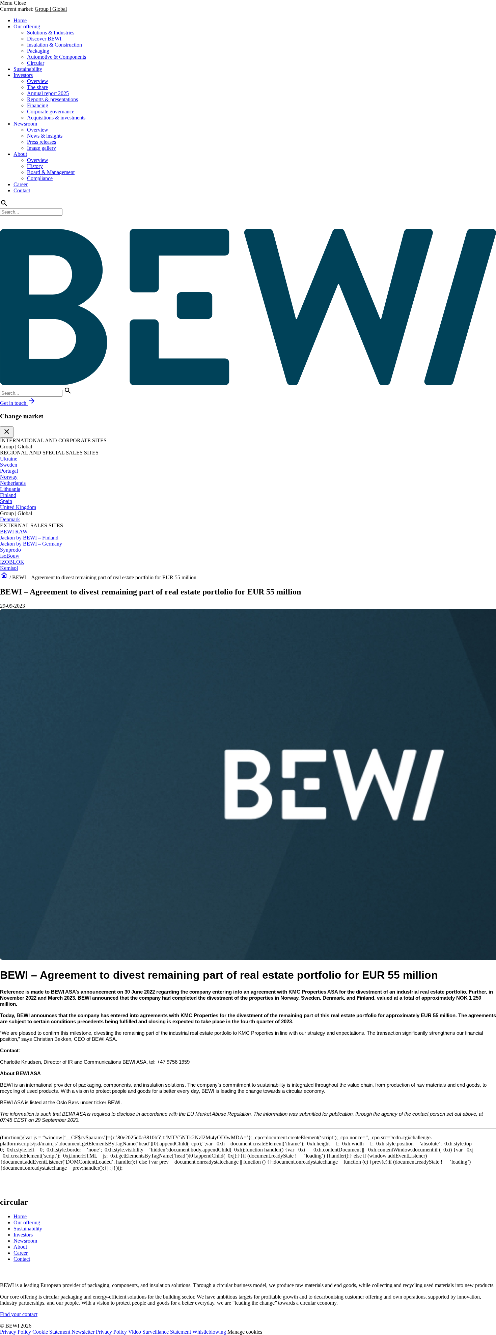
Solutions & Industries (50, 32)
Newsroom (25, 124)
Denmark (10, 519)
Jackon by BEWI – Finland (29, 537)
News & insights (44, 136)
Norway (9, 477)
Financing (37, 105)
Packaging (38, 51)
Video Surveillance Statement (159, 1332)
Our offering (26, 26)
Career (20, 184)
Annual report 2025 (48, 93)
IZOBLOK (12, 562)
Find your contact (18, 1314)
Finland (8, 495)
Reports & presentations (52, 99)
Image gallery (41, 148)
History (35, 166)
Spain (6, 501)
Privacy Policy (15, 1332)
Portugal (9, 471)
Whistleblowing (209, 1332)
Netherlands (13, 483)
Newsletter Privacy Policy (99, 1332)
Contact (21, 190)
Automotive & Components (56, 57)
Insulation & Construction (54, 45)
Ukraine (8, 459)
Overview (37, 81)
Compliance (40, 178)
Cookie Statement (51, 1332)
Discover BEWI (44, 38)
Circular (35, 63)
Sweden (8, 465)
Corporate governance (50, 111)
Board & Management (51, 172)
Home (20, 20)
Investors (23, 75)
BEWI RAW (14, 531)
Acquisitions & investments (56, 117)
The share (37, 87)
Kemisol (9, 568)
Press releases (41, 142)
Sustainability (27, 69)
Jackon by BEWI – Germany (31, 544)
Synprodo (10, 550)
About (20, 154)
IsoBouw (10, 556)
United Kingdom (18, 507)
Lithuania (10, 489)
